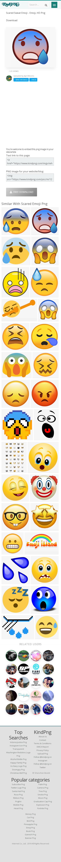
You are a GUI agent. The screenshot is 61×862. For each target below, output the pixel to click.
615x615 (7, 552)
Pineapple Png (30, 824)
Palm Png (42, 784)
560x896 (7, 471)
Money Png (30, 814)
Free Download (22, 192)
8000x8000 (37, 582)
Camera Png (42, 787)
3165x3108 (37, 611)
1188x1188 (8, 438)
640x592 (35, 499)
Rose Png (18, 794)
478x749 (39, 438)
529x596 (7, 295)
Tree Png (43, 791)
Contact (42, 740)
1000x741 (7, 637)
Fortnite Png (42, 808)
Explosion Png (42, 804)
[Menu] (54, 5)
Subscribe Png (18, 784)
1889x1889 (38, 233)
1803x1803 (8, 582)
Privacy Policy (43, 750)
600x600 (37, 263)
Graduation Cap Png (43, 801)
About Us (43, 736)
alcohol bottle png (18, 759)
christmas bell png (18, 773)
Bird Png (30, 821)
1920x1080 (8, 319)
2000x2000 (34, 471)
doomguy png (18, 769)
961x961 (40, 637)
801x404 (30, 552)
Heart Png (18, 808)
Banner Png (30, 838)
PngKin (18, 801)
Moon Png (42, 798)
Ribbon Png (18, 798)
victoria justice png (18, 742)
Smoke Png (43, 794)
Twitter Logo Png (18, 787)
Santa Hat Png (18, 791)
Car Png (30, 817)
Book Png (30, 831)
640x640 (7, 233)
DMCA (33, 80)
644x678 (43, 319)
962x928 (36, 348)
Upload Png (42, 753)
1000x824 (7, 406)
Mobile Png (18, 804)
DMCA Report (43, 746)
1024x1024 (8, 263)
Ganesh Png (30, 834)
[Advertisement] (30, 114)
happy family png (18, 762)
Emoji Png (30, 827)
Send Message (21, 80)
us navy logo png (18, 766)
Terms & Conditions (42, 743)
